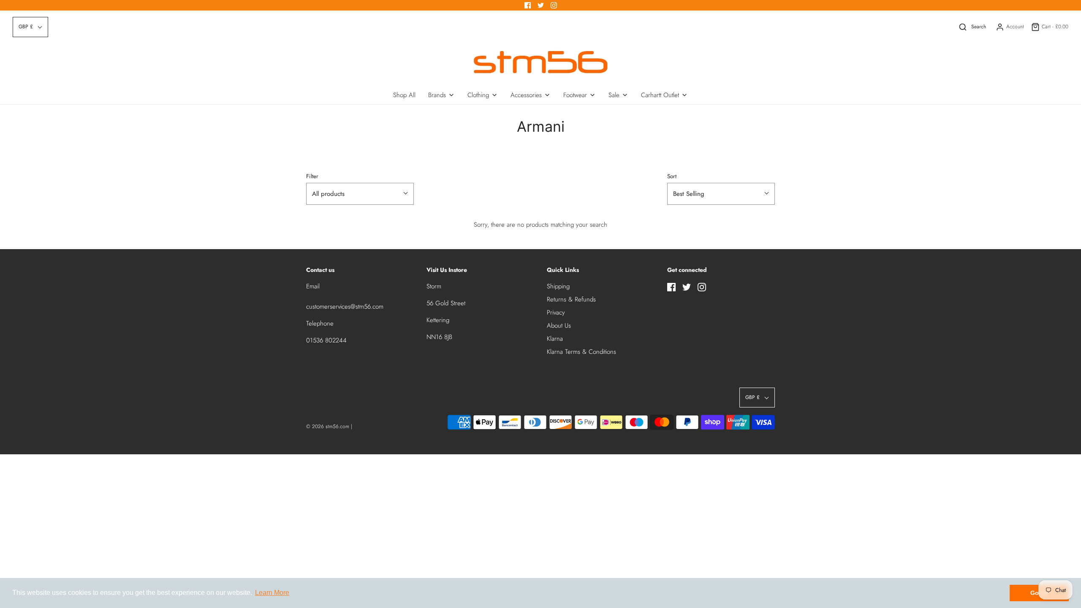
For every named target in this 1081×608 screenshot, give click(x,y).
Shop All (404, 95)
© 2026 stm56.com (327, 426)
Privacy (556, 312)
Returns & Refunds (571, 299)
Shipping (558, 286)
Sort (671, 176)
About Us (559, 325)
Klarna (555, 338)
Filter (312, 176)
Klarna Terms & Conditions (581, 351)
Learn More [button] (272, 592)
